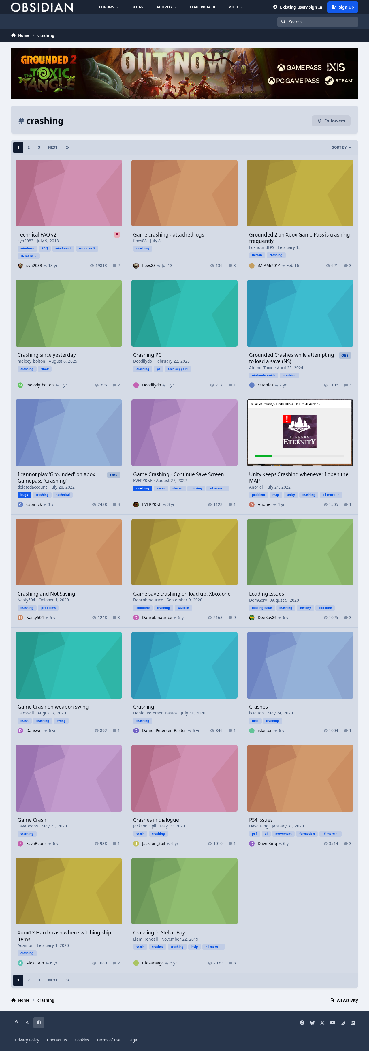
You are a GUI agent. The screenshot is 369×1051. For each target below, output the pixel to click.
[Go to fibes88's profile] (136, 266)
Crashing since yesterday (47, 355)
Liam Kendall (145, 939)
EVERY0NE (143, 480)
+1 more (329, 495)
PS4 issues (261, 820)
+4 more (216, 488)
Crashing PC (147, 355)
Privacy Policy (27, 1040)
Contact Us (57, 1040)
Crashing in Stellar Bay (159, 932)
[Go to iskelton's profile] (252, 730)
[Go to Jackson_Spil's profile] (136, 843)
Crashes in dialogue (156, 820)
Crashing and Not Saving (46, 593)
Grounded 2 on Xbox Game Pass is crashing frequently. (299, 237)
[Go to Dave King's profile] (252, 843)
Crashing (143, 706)
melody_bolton (31, 361)
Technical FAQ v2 (37, 234)
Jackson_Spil (144, 826)
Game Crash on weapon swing (53, 706)
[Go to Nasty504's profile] (20, 617)
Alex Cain (35, 963)
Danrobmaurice (148, 600)
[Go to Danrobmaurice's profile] (136, 617)
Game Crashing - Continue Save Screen (178, 474)
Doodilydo (142, 361)
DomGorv (258, 600)
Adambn (25, 945)
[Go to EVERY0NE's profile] (136, 504)
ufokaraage (153, 963)
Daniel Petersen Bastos (155, 713)
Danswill (26, 713)
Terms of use (109, 1040)
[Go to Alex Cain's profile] (20, 963)
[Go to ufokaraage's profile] (136, 963)
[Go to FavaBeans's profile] (20, 843)
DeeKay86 (267, 617)
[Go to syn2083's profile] (20, 266)
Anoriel (256, 487)
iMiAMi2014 (269, 265)
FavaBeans (28, 826)
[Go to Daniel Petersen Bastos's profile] (136, 730)
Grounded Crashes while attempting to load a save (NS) (291, 358)
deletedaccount (32, 487)
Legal (133, 1040)
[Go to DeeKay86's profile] (252, 617)
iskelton (256, 713)
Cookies (82, 1040)
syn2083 (25, 240)
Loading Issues (266, 593)
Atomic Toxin (261, 367)
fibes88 (140, 240)
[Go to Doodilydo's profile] (136, 385)
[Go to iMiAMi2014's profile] (252, 266)
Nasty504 (26, 600)
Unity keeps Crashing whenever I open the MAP (299, 477)
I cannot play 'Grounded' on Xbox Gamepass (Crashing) (56, 477)
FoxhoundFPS (261, 247)
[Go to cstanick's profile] (252, 385)
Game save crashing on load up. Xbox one (182, 593)
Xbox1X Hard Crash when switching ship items (64, 935)
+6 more (26, 256)
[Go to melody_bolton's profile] (20, 385)
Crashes (258, 706)
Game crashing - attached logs (168, 234)
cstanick (265, 385)
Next (52, 147)
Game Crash (32, 820)
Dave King (258, 826)
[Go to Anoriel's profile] (252, 504)
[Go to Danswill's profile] (20, 730)
